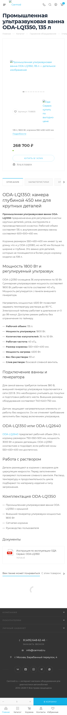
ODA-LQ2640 (10, 434)
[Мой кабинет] (55, 4)
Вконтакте (17, 669)
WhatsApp (49, 669)
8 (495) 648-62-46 (34, 640)
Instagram (33, 669)
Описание (12, 182)
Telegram (41, 669)
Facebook (25, 669)
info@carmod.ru (35, 650)
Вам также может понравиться (21, 573)
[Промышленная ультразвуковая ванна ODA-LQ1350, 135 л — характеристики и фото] (33, 66)
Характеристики (39, 182)
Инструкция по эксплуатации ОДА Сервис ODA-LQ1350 (36, 552)
